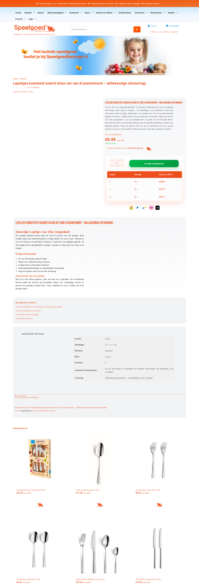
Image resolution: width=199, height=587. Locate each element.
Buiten (41, 12)
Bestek (25, 92)
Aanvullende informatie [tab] (33, 333)
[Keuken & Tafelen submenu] (115, 13)
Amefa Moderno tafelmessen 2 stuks (148, 579)
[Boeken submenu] (34, 13)
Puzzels (18, 19)
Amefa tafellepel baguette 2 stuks (87, 490)
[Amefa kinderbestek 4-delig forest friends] (40, 458)
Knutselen (139, 12)
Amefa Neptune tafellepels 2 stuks (28, 579)
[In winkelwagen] (40, 505)
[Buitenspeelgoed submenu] (66, 13)
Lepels (30, 92)
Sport (87, 12)
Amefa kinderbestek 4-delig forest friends (30, 490)
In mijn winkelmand (154, 163)
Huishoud (74, 12)
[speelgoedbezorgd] (34, 24)
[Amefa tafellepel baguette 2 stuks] (99, 458)
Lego (31, 19)
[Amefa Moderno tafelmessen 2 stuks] (159, 548)
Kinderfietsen (124, 12)
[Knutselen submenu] (147, 13)
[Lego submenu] (35, 19)
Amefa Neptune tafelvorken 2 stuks (148, 490)
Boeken (28, 12)
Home (18, 12)
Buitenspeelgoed (55, 12)
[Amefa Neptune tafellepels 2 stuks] (40, 548)
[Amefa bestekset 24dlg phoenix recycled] (99, 548)
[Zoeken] (137, 29)
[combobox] (101, 29)
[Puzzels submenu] (25, 19)
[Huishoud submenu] (81, 13)
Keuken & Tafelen (104, 12)
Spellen (171, 12)
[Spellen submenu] (177, 13)
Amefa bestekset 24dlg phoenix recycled (90, 579)
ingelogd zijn (26, 411)
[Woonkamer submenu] (164, 13)
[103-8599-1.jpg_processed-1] (55, 127)
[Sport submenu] (92, 13)
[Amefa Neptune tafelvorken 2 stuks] (159, 458)
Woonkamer (156, 12)
